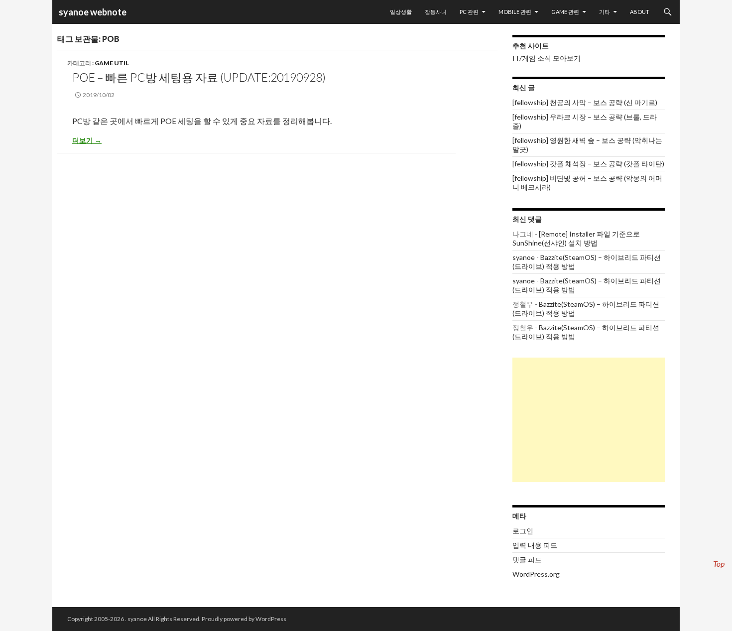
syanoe (523, 257)
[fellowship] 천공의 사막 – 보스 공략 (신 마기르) (584, 102)
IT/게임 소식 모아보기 (546, 58)
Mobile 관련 (514, 11)
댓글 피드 (527, 559)
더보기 (87, 140)
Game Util (112, 63)
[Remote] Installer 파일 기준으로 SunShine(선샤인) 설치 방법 (576, 238)
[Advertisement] (588, 420)
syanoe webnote (91, 11)
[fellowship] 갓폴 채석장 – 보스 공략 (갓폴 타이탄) (588, 163)
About (639, 11)
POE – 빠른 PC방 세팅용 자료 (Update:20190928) (199, 77)
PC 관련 (469, 11)
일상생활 (401, 11)
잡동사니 (436, 11)
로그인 (522, 530)
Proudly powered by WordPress (244, 619)
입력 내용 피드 (534, 545)
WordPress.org (536, 574)
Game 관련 (565, 11)
